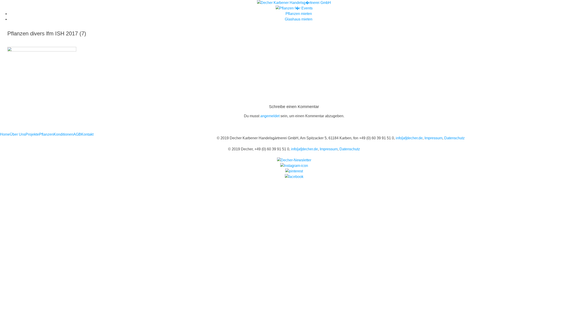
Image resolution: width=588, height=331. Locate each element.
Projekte (32, 134)
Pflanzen (46, 134)
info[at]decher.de (409, 138)
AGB (77, 134)
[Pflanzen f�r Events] (294, 8)
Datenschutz (454, 138)
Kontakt (87, 134)
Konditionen (63, 134)
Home (5, 134)
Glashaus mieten (298, 19)
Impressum (433, 138)
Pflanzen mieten (299, 14)
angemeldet (270, 116)
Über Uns (17, 134)
